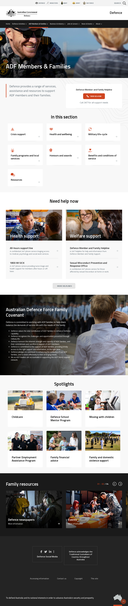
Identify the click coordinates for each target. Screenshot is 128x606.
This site (94, 578)
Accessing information (39, 578)
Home (8, 24)
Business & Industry (57, 24)
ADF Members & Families (38, 24)
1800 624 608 (95, 96)
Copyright (78, 578)
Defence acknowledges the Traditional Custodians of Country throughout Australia (80, 555)
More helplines (64, 286)
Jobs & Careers (73, 24)
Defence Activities (18, 24)
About (98, 24)
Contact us (61, 578)
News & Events (87, 24)
